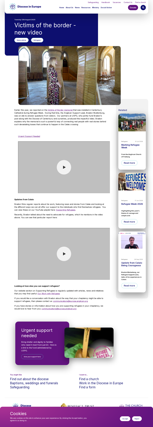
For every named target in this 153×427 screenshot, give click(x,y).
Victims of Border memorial (60, 110)
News (77, 7)
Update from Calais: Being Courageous (131, 264)
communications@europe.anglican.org (70, 301)
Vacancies (117, 2)
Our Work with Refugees (49, 293)
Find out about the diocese (29, 379)
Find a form (87, 387)
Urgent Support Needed (29, 136)
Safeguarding (93, 2)
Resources (85, 7)
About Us (69, 7)
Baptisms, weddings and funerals (34, 383)
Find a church (140, 2)
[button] (69, 7)
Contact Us (128, 2)
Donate (133, 7)
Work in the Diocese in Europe (101, 383)
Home (61, 7)
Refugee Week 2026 (132, 204)
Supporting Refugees (65, 210)
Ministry (95, 7)
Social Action (106, 7)
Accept (125, 419)
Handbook (105, 2)
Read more (129, 163)
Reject (137, 419)
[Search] (143, 7)
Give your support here (32, 357)
